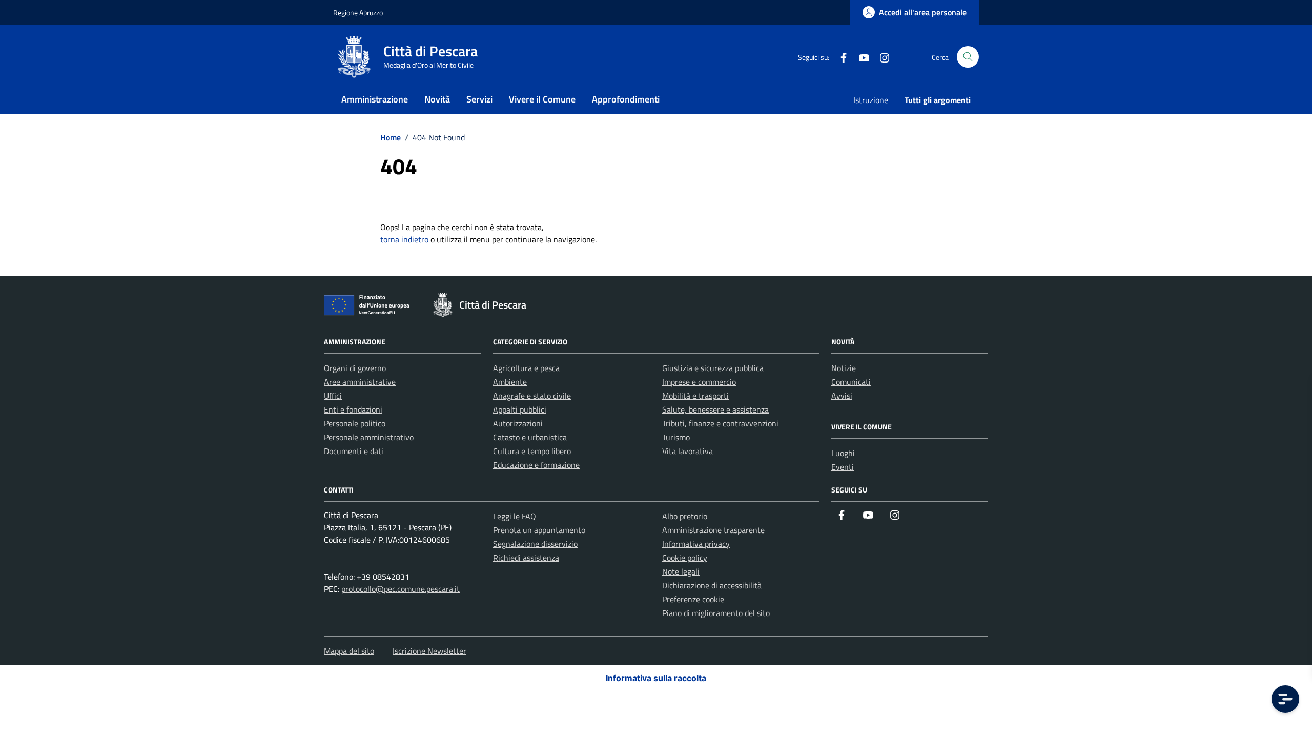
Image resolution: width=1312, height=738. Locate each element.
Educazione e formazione (536, 465)
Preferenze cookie (693, 599)
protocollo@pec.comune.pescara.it (400, 589)
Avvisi (841, 395)
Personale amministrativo (369, 437)
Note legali (681, 571)
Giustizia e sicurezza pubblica (713, 368)
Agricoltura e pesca (526, 368)
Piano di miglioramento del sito (716, 613)
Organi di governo (355, 368)
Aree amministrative (360, 382)
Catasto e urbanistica (530, 437)
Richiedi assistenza (526, 557)
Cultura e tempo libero (532, 451)
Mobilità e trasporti (695, 395)
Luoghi (843, 453)
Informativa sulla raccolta (656, 678)
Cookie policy (684, 557)
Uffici (333, 395)
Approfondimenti (626, 99)
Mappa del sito (349, 651)
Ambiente (510, 382)
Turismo (676, 437)
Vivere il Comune (542, 99)
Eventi (842, 467)
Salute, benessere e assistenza (715, 409)
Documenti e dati (353, 451)
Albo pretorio (684, 516)
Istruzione (870, 100)
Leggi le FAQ (514, 516)
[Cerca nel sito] (968, 57)
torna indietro (404, 239)
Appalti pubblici (519, 409)
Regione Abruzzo (358, 12)
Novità (437, 99)
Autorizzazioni (518, 423)
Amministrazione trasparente (713, 530)
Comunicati (851, 382)
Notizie (843, 368)
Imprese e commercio (699, 382)
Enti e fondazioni (353, 409)
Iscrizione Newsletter (429, 651)
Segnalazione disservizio (535, 544)
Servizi (479, 99)
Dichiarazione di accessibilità (712, 585)
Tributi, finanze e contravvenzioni (720, 423)
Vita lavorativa (687, 451)
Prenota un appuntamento (539, 530)
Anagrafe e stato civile (532, 395)
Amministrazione (374, 99)
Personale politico (354, 423)
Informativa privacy (696, 544)
